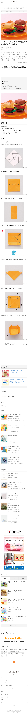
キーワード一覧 (4, 680)
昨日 (5, 578)
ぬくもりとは (3, 682)
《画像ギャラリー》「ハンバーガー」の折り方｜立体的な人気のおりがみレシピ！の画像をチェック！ (14, 67)
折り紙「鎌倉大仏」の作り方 (14, 446)
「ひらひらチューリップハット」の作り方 (17, 515)
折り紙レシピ (17, 416)
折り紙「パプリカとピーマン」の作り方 (16, 425)
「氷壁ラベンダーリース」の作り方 (15, 482)
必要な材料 (5, 81)
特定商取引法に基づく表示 (6, 685)
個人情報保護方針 (4, 694)
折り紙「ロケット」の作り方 (14, 457)
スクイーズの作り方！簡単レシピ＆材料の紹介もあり (17, 591)
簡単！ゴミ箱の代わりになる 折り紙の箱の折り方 (17, 582)
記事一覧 (2, 677)
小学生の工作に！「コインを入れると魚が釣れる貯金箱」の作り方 (17, 608)
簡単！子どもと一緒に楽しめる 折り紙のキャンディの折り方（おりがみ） (17, 381)
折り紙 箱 (16, 584)
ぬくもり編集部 (11, 396)
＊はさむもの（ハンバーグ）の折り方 (11, 86)
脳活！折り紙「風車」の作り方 (14, 435)
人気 (23, 578)
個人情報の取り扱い (5, 697)
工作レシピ (16, 484)
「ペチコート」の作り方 (13, 493)
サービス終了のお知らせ (13, 473)
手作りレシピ (16, 495)
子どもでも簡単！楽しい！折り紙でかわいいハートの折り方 (17, 599)
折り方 (4, 83)
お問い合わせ (3, 699)
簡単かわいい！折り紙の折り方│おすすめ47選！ (17, 617)
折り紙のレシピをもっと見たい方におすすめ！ (13, 88)
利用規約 (2, 691)
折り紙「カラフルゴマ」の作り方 (15, 414)
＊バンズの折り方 (7, 85)
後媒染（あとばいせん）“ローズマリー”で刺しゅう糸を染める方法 (17, 504)
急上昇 (14, 578)
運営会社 (2, 702)
